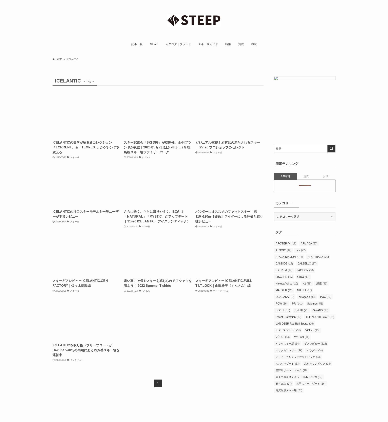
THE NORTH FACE (320, 316)
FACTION (305, 270)
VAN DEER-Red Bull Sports (295, 323)
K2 (307, 283)
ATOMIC (283, 250)
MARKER (284, 290)
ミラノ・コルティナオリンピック (298, 357)
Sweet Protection (288, 316)
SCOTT (283, 310)
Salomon (315, 303)
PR (297, 303)
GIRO (303, 276)
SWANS (320, 310)
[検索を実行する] (331, 148)
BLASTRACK (318, 256)
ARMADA (309, 243)
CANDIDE (284, 263)
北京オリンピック (317, 363)
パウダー (315, 350)
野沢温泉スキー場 (289, 390)
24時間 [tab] (285, 176)
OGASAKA (285, 296)
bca (301, 250)
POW (281, 303)
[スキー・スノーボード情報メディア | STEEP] (194, 20)
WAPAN (301, 336)
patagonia (307, 296)
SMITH (301, 310)
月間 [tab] (326, 176)
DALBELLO (306, 263)
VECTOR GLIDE (288, 330)
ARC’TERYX (286, 243)
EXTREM (284, 270)
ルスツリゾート (287, 363)
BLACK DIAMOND (289, 256)
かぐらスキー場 (287, 343)
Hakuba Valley (287, 283)
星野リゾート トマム (291, 370)
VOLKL (312, 330)
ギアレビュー (315, 343)
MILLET (304, 290)
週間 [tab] (306, 176)
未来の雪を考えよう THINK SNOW (299, 377)
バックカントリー (289, 350)
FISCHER (284, 276)
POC (325, 296)
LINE (321, 283)
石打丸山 (284, 383)
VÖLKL (283, 336)
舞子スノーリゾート (310, 383)
